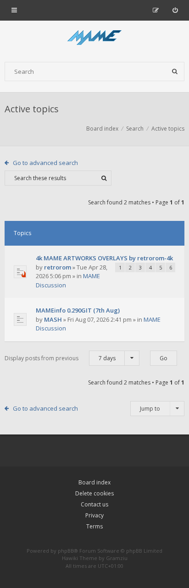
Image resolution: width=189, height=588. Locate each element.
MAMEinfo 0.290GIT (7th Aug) (78, 310)
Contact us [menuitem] (94, 504)
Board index (94, 482)
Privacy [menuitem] (94, 515)
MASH (53, 319)
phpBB (66, 550)
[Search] (175, 71)
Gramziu (117, 558)
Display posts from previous (60, 358)
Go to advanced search (45, 163)
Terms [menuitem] (94, 526)
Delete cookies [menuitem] (94, 493)
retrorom (57, 267)
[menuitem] (175, 10)
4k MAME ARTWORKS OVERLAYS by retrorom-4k (104, 258)
